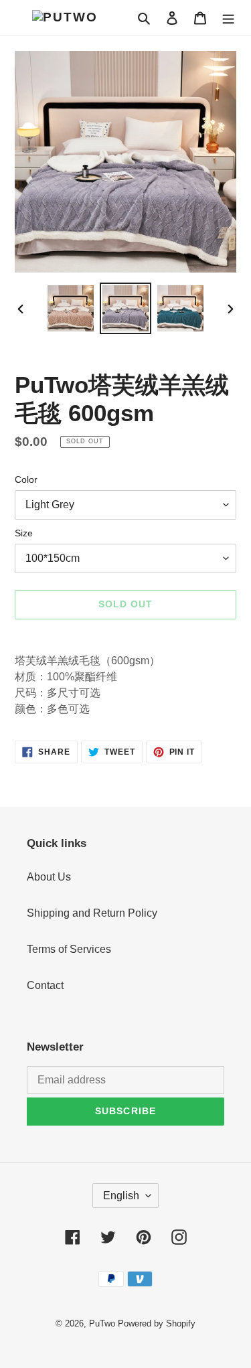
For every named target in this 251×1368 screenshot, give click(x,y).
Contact (45, 985)
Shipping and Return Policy (92, 913)
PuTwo (102, 1323)
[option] (71, 308)
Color (26, 479)
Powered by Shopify (156, 1323)
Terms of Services (69, 949)
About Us (49, 877)
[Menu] (228, 17)
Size (24, 533)
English (121, 1195)
